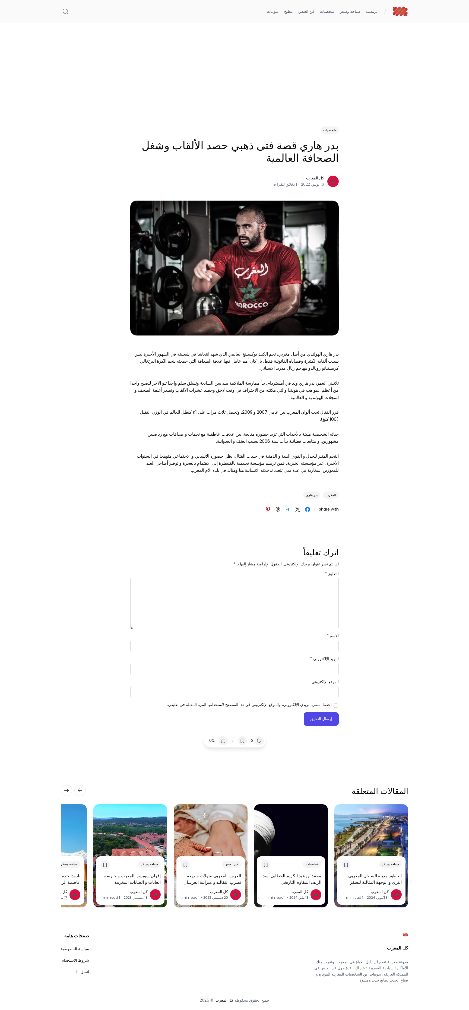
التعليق (332, 574)
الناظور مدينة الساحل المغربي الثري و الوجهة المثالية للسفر (375, 879)
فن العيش (231, 864)
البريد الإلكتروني (324, 658)
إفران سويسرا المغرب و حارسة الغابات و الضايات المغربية (132, 879)
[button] (257, 740)
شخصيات (329, 130)
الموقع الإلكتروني (325, 682)
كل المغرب (315, 178)
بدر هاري (312, 495)
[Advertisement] (234, 68)
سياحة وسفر (390, 864)
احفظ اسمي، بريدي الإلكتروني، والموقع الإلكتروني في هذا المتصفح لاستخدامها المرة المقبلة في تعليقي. (249, 704)
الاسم (333, 635)
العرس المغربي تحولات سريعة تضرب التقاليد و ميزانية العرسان (212, 879)
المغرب (331, 495)
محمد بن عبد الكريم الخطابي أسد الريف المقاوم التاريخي (292, 879)
